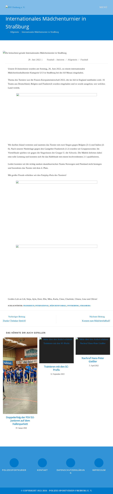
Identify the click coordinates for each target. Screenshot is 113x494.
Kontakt (42, 470)
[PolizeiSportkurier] (14, 462)
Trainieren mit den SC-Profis (56, 368)
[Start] (6, 32)
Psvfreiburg (73, 306)
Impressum (99, 470)
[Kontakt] (42, 462)
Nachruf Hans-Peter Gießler (93, 360)
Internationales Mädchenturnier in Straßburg (40, 32)
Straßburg (85, 306)
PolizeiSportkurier (14, 470)
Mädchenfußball (58, 306)
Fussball (84, 60)
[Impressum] (98, 462)
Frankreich (28, 306)
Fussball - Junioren (55, 60)
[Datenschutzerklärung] (70, 462)
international (42, 306)
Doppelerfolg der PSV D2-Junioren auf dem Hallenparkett (20, 421)
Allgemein (72, 60)
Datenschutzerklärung (71, 471)
